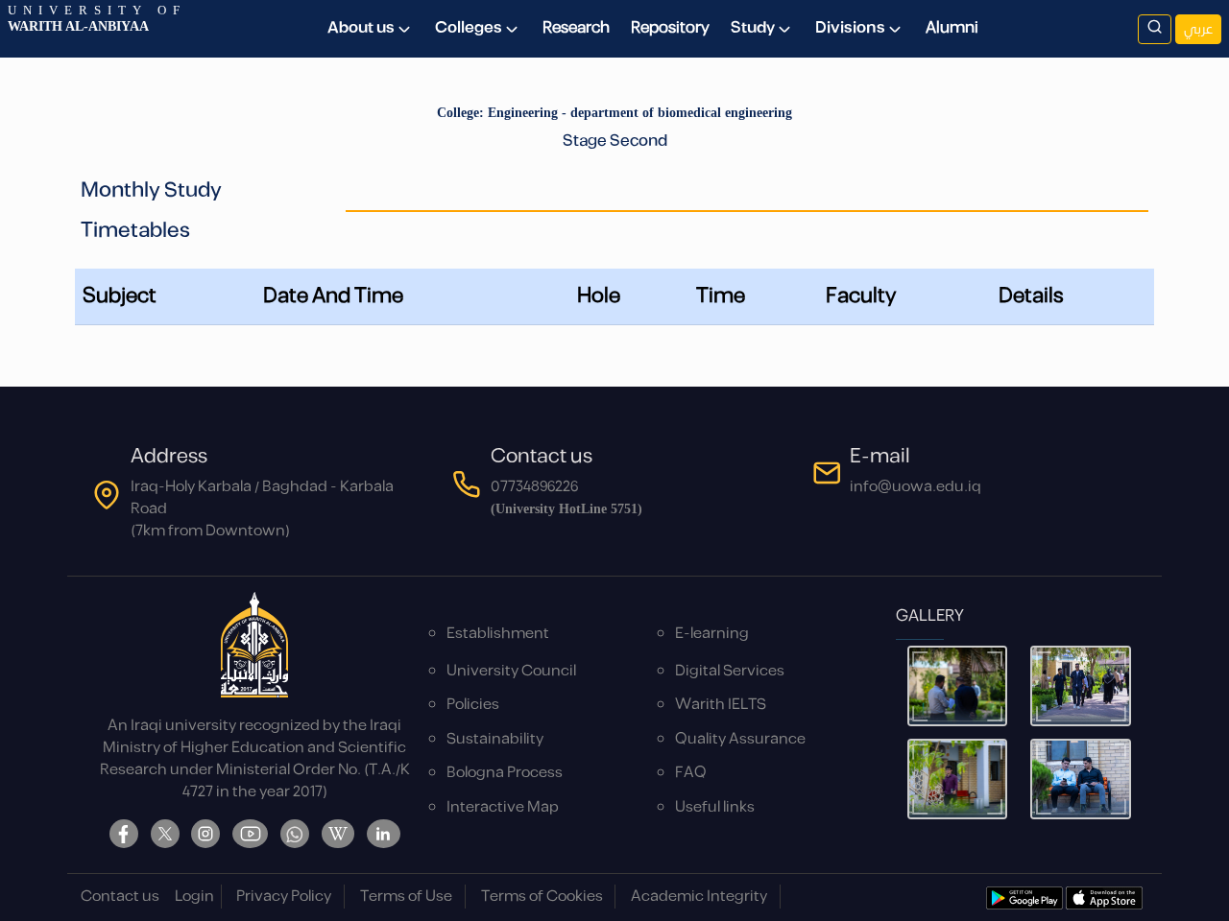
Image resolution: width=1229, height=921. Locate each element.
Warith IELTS (720, 705)
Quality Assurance (740, 739)
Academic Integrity (699, 897)
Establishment (497, 634)
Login (194, 897)
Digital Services (729, 671)
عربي (1198, 29)
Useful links (715, 807)
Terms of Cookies (542, 897)
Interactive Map (502, 807)
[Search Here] (1154, 29)
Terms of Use (406, 897)
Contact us (120, 897)
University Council (511, 671)
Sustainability (494, 739)
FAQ (691, 773)
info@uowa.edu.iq (915, 487)
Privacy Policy (283, 897)
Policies (472, 705)
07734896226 (534, 487)
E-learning (712, 634)
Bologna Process (504, 773)
